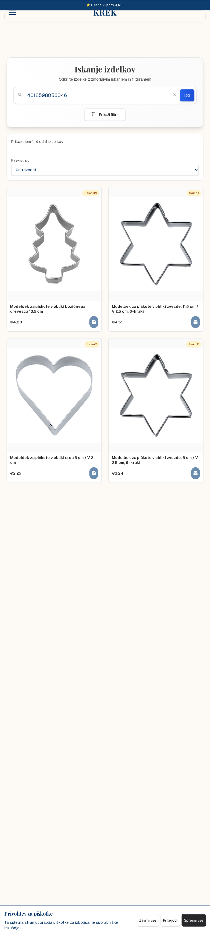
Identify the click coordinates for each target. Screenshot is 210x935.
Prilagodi (170, 920)
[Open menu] (12, 12)
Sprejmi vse (193, 920)
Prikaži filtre (109, 114)
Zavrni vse (147, 920)
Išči (187, 95)
